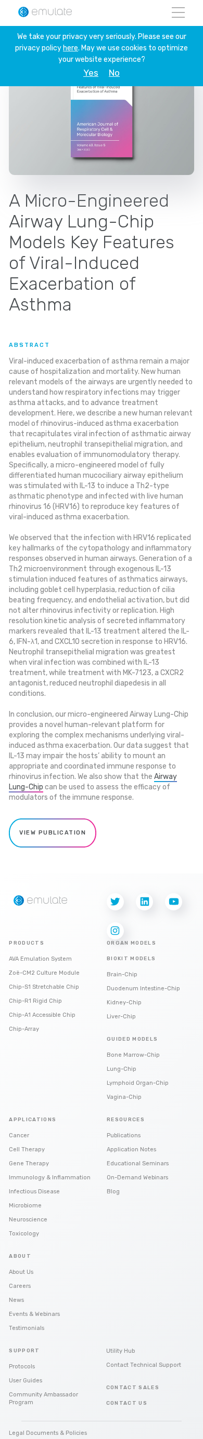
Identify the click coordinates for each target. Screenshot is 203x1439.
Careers (20, 1286)
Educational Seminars (138, 1163)
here (70, 48)
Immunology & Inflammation (50, 1177)
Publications (124, 1135)
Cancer (19, 1135)
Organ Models (131, 943)
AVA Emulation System (40, 959)
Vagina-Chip (124, 1097)
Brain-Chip (122, 974)
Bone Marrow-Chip (133, 1055)
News (16, 1300)
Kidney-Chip (124, 1002)
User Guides (25, 1380)
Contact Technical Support (143, 1365)
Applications (32, 1120)
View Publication (52, 832)
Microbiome (25, 1205)
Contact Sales (133, 1387)
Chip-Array (24, 1029)
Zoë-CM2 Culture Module (44, 973)
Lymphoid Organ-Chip (138, 1083)
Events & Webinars (34, 1314)
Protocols (22, 1366)
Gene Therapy (29, 1163)
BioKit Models (131, 959)
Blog (113, 1191)
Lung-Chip (121, 1069)
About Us (21, 1272)
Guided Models (132, 1039)
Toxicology (24, 1233)
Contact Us (127, 1403)
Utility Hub (120, 1351)
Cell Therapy (27, 1149)
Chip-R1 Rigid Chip (35, 1001)
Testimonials (26, 1328)
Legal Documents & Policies (48, 1433)
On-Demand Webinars (137, 1177)
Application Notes (131, 1149)
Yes (90, 73)
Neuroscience (28, 1219)
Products (26, 943)
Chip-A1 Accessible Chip (42, 1015)
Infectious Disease (34, 1191)
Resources (126, 1120)
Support (24, 1351)
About (20, 1256)
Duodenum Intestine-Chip (143, 988)
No (114, 73)
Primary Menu (178, 13)
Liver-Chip (121, 1016)
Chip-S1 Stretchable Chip (44, 987)
